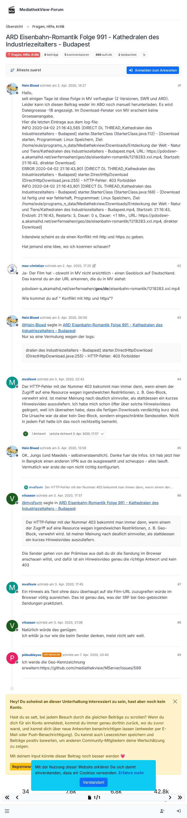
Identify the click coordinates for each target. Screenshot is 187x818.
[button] (7, 811)
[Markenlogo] (12, 10)
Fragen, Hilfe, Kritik (25, 54)
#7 (179, 584)
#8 (179, 622)
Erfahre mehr (131, 772)
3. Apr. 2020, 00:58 (72, 317)
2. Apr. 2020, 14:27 (71, 85)
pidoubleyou (31, 655)
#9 (179, 655)
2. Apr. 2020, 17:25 (77, 266)
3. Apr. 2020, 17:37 (68, 495)
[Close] (175, 701)
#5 (179, 448)
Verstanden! (93, 782)
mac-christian (33, 266)
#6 (179, 495)
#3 (179, 317)
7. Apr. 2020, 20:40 (94, 655)
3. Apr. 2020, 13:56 (71, 448)
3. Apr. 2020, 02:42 (69, 379)
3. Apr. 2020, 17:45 (69, 584)
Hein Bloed (30, 85)
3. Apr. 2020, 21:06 (68, 622)
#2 (179, 266)
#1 (179, 85)
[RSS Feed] (144, 54)
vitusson (28, 495)
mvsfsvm (29, 379)
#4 (179, 379)
